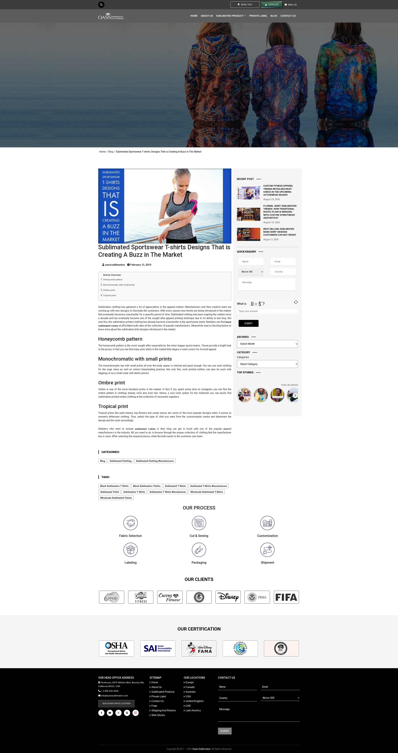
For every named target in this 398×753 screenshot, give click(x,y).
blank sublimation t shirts (114, 486)
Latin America (193, 710)
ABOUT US (207, 15)
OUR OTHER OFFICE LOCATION (116, 703)
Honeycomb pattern (113, 279)
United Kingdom (195, 701)
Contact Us (157, 701)
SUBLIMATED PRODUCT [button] (230, 15)
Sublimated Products (162, 691)
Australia (190, 691)
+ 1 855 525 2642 (109, 691)
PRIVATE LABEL (258, 15)
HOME (194, 15)
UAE (188, 705)
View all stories (289, 385)
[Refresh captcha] (296, 302)
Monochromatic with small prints (119, 285)
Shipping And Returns (163, 710)
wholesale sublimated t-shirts (206, 492)
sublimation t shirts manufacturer (168, 492)
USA (188, 696)
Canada (190, 687)
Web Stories (158, 715)
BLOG (274, 15)
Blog (110, 151)
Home (102, 151)
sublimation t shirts (134, 492)
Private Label (158, 696)
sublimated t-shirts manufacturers (208, 486)
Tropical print (109, 295)
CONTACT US (288, 15)
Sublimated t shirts (175, 486)
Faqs (154, 705)
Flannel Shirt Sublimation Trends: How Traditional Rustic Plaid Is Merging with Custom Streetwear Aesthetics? (279, 212)
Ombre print (109, 290)
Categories (243, 357)
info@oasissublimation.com (114, 695)
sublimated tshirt (109, 492)
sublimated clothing (121, 461)
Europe (190, 682)
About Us (156, 687)
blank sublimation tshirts (146, 486)
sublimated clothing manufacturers (155, 461)
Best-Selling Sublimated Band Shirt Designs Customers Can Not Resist (279, 232)
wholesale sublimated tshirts (116, 498)
